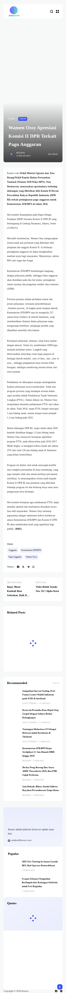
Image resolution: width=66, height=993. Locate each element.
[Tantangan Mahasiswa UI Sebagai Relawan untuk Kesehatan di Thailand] (13, 733)
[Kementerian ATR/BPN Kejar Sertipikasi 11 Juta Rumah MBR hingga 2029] (13, 753)
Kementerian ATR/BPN (31, 550)
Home (11, 119)
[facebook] (56, 991)
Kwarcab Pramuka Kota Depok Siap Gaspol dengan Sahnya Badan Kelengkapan (40, 714)
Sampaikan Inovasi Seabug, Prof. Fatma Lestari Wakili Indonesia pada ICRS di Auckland (38, 695)
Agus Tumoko (29, 703)
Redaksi (20, 153)
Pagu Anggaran (14, 557)
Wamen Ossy (31, 557)
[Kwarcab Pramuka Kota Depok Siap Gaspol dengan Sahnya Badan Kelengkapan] (13, 714)
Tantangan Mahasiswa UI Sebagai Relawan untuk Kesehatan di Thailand (39, 733)
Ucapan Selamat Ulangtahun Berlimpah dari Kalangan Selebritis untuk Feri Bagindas (40, 883)
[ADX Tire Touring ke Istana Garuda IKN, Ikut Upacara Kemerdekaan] (13, 865)
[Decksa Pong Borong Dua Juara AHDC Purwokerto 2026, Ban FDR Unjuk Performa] (13, 772)
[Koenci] (14, 11)
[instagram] (61, 991)
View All (56, 683)
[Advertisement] (33, 53)
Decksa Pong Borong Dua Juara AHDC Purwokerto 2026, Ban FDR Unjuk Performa (39, 771)
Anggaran (12, 550)
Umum (22, 119)
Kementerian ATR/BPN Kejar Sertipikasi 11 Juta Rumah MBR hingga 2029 (38, 752)
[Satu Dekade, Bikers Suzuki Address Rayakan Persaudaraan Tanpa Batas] (13, 791)
